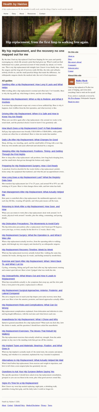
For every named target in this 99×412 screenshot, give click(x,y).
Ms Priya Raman (74, 98)
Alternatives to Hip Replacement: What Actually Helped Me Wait (32, 360)
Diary (14, 14)
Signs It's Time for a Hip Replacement (20, 383)
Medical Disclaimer (33, 405)
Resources (32, 14)
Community (72, 65)
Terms (50, 405)
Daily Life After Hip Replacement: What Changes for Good (30, 139)
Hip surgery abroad (74, 62)
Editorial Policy (19, 405)
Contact (42, 14)
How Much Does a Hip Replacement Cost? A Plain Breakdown (32, 128)
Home (6, 14)
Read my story (73, 102)
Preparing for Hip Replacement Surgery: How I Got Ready (30, 166)
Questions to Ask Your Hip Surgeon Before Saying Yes (28, 371)
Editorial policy (73, 68)
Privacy (43, 405)
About (21, 14)
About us (71, 56)
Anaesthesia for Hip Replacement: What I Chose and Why (30, 319)
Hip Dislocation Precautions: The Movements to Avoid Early (30, 223)
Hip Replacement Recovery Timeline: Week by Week (27, 249)
